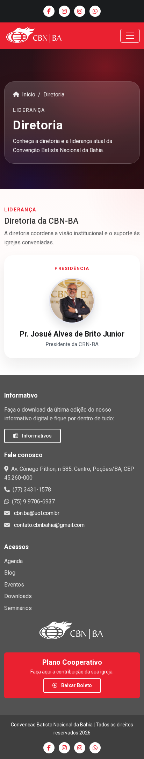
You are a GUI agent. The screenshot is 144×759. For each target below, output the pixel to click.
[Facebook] (49, 11)
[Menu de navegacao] (130, 36)
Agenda (13, 561)
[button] (72, 306)
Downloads (18, 596)
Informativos (36, 436)
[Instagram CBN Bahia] (64, 11)
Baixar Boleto (76, 685)
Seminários (18, 608)
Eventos (14, 584)
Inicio (28, 94)
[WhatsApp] (95, 11)
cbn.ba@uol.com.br (36, 513)
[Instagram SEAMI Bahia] (79, 11)
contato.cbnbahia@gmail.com (49, 525)
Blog (9, 572)
